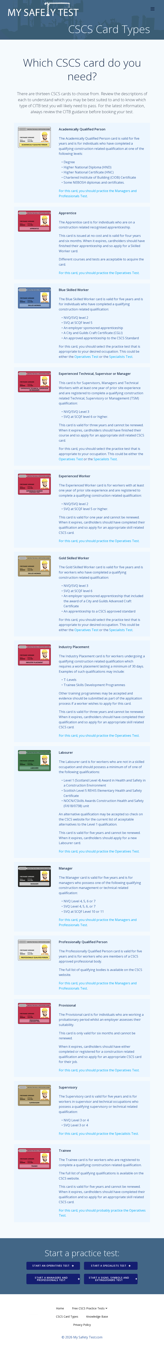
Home (60, 1308)
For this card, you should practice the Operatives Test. (99, 273)
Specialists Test (120, 356)
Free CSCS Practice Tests (88, 1308)
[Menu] (152, 9)
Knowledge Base (97, 1316)
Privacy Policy (82, 1325)
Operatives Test (86, 356)
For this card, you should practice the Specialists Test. (99, 1133)
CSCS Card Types (67, 1316)
